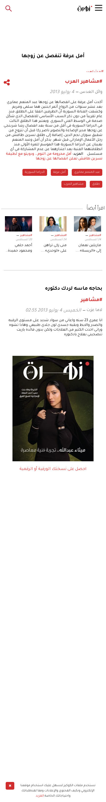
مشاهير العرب (74, 184)
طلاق (96, 184)
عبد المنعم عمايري (87, 172)
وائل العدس (91, 92)
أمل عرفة (59, 172)
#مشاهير (95, 235)
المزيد (40, 796)
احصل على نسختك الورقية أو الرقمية (53, 469)
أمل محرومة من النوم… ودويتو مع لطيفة (38, 154)
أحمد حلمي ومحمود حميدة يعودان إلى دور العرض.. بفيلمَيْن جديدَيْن (19, 249)
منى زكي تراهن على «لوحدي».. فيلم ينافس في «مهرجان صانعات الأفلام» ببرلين (53, 249)
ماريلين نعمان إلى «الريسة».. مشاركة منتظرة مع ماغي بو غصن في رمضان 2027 (87, 249)
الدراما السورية (35, 172)
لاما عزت (94, 310)
